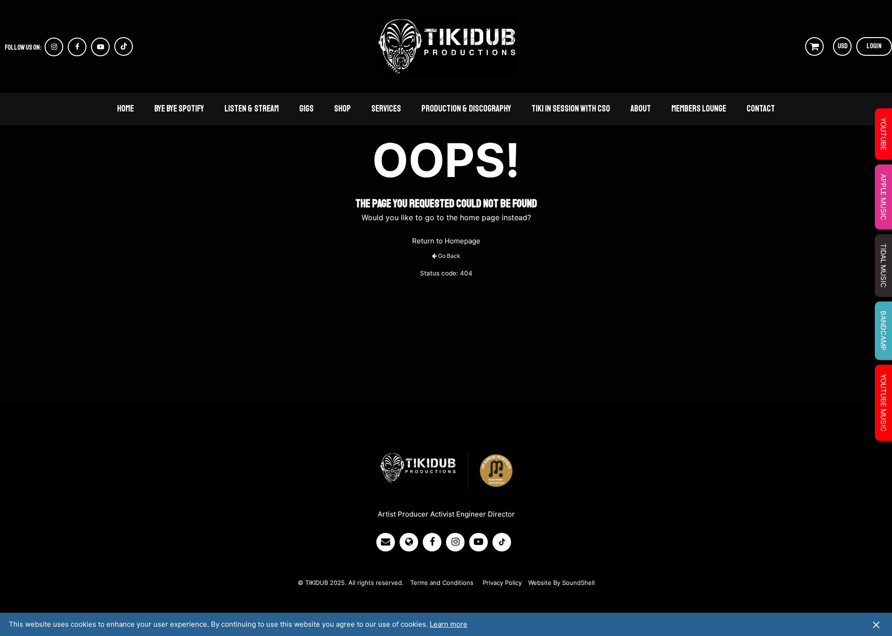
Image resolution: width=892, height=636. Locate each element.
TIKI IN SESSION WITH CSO (570, 108)
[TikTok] (504, 542)
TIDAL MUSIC (883, 265)
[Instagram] (457, 542)
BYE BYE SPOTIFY (179, 108)
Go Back (449, 255)
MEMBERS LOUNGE (698, 108)
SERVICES (386, 108)
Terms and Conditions (441, 582)
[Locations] (434, 542)
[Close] (876, 624)
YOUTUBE (883, 134)
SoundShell (578, 582)
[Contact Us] (388, 542)
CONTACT (761, 108)
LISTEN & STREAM (251, 108)
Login (874, 46)
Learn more (448, 624)
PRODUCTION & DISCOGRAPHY (466, 108)
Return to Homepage (446, 240)
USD (842, 46)
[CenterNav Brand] (447, 46)
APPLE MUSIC (883, 197)
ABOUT (640, 108)
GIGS (306, 108)
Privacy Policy (502, 582)
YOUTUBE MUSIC (883, 403)
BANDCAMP (883, 331)
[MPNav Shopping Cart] (814, 46)
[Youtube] (480, 542)
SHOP (342, 108)
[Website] (411, 542)
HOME (125, 108)
